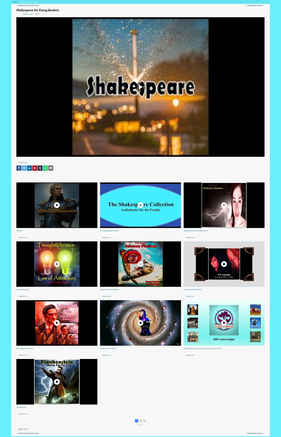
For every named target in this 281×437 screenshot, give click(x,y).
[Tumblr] (40, 168)
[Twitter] (24, 168)
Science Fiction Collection (109, 290)
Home (15, 2)
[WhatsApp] (45, 168)
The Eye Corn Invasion (108, 348)
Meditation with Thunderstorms (27, 5)
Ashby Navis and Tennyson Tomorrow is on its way (203, 348)
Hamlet (19, 231)
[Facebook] (18, 168)
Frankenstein (21, 407)
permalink (24, 429)
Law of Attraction (22, 290)
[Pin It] (34, 168)
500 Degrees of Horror (24, 348)
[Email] (50, 168)
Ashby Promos (23, 162)
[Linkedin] (29, 168)
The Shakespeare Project (256, 5)
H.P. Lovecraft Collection (193, 290)
